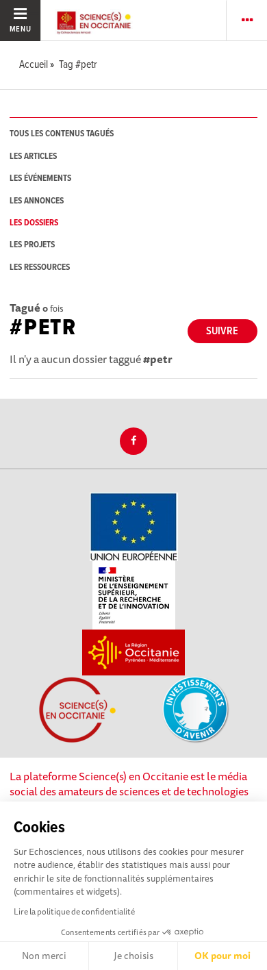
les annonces (37, 201)
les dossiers (34, 223)
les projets (32, 245)
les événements (40, 178)
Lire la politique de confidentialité (74, 911)
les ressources (40, 267)
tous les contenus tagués (62, 134)
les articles (33, 156)
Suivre (222, 331)
